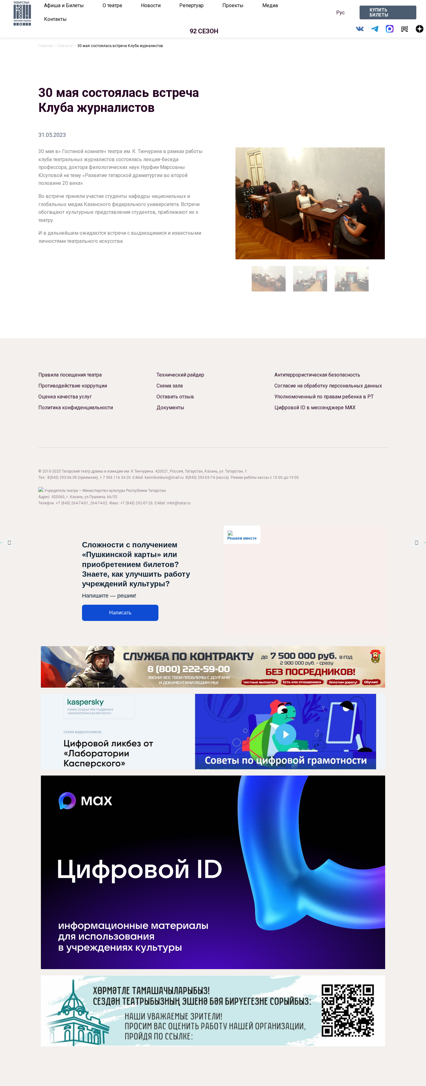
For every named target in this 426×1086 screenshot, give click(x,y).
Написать (120, 612)
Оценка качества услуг (65, 397)
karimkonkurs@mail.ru (164, 477)
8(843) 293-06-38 (62, 477)
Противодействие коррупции (72, 386)
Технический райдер (180, 375)
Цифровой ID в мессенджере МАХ (315, 408)
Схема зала (170, 386)
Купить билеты (379, 12)
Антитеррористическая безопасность (317, 375)
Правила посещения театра (70, 375)
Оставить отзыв (175, 397)
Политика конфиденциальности (75, 408)
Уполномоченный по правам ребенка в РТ (324, 397)
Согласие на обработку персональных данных (328, 386)
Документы (170, 408)
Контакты (55, 19)
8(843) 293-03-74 (200, 477)
